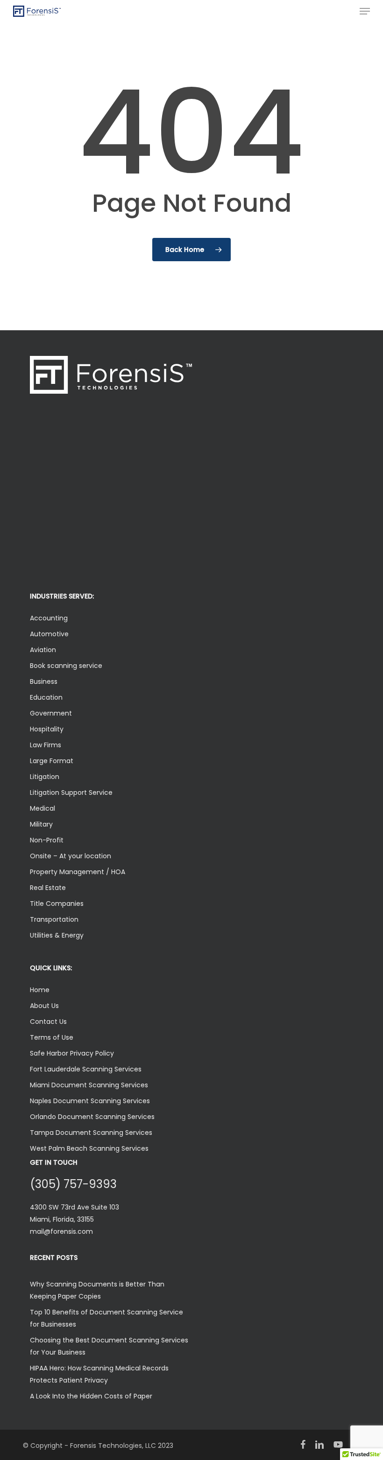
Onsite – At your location (70, 856)
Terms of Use (51, 1037)
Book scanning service (66, 665)
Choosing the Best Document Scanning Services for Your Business (109, 1346)
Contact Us (48, 1021)
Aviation (43, 649)
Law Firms (45, 745)
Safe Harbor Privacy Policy (72, 1053)
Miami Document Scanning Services (89, 1085)
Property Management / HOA (77, 871)
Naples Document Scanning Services (90, 1100)
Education (46, 697)
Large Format (51, 760)
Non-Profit (47, 840)
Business (43, 681)
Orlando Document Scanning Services (92, 1116)
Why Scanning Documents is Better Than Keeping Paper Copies (97, 1290)
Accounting (49, 618)
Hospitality (47, 729)
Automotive (49, 634)
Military (41, 824)
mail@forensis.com (61, 1231)
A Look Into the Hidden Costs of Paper (91, 1396)
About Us (44, 1005)
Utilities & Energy (57, 935)
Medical (42, 808)
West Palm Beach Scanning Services (89, 1148)
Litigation (44, 776)
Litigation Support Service (71, 792)
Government (51, 713)
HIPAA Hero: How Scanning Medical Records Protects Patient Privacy (99, 1374)
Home (40, 989)
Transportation (54, 919)
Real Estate (48, 887)
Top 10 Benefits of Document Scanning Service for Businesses (106, 1318)
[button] (365, 11)
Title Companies (57, 903)
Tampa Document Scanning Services (91, 1132)
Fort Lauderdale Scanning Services (86, 1069)
